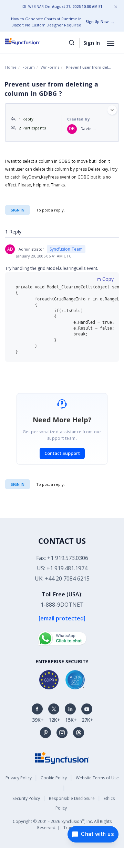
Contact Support (62, 453)
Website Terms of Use (97, 778)
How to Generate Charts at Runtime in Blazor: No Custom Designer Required (46, 21)
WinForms (50, 67)
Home (11, 67)
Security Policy (26, 798)
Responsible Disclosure (72, 798)
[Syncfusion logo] (30, 41)
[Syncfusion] (62, 757)
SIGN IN (17, 484)
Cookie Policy (54, 778)
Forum (28, 67)
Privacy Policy (19, 778)
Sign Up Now (97, 21)
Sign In (91, 42)
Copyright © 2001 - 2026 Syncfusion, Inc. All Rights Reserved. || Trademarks (62, 824)
